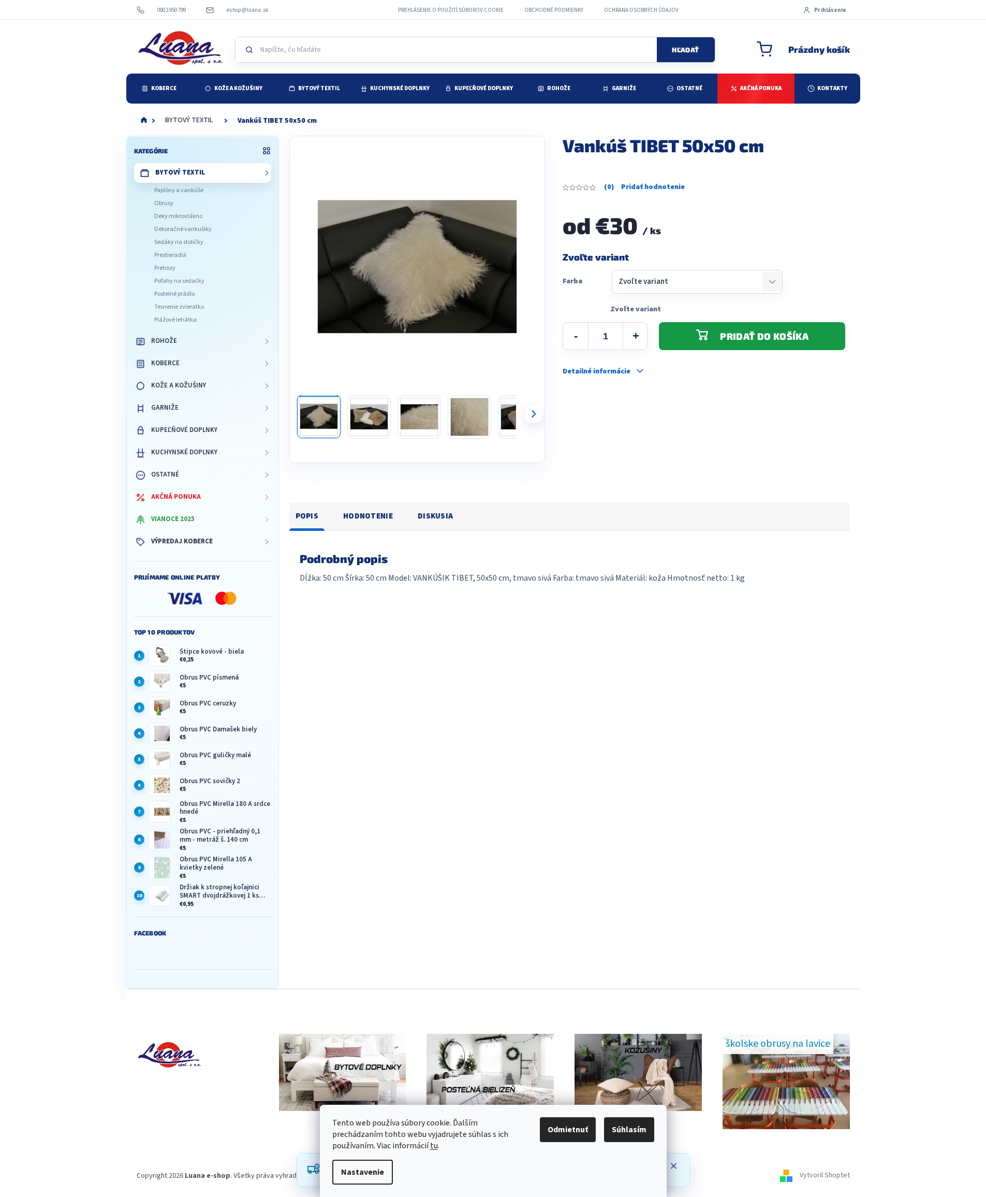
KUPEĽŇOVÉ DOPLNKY (184, 430)
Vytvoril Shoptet (825, 1176)
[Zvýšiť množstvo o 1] (635, 336)
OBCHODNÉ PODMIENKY (553, 10)
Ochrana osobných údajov (641, 10)
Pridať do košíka (764, 336)
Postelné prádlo (174, 294)
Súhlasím (629, 1129)
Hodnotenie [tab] (368, 516)
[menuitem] (159, 89)
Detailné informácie (596, 372)
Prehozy (164, 268)
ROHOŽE (164, 340)
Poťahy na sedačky (179, 281)
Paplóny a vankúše (178, 190)
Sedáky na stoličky (178, 242)
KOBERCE (165, 363)
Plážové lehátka (175, 319)
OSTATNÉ (165, 474)
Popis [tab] (307, 516)
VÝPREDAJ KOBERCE (182, 541)
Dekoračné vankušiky (183, 229)
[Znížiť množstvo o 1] (575, 336)
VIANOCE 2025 (173, 519)
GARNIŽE (165, 407)
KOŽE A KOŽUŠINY (178, 385)
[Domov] (144, 121)
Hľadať (685, 50)
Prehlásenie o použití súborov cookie (451, 10)
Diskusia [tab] (435, 516)
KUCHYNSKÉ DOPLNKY (184, 452)
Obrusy (163, 203)
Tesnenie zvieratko (179, 306)
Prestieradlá (170, 255)
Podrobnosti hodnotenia (644, 187)
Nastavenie (362, 1172)
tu (434, 1145)
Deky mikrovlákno (178, 216)
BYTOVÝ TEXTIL (180, 172)
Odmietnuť (568, 1129)
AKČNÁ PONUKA (176, 496)
